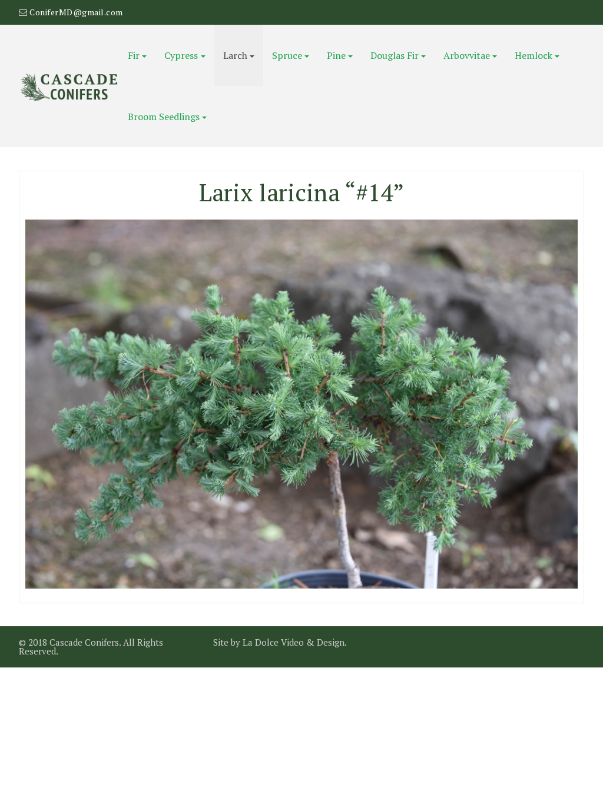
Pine (336, 55)
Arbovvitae (466, 55)
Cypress (181, 55)
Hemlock (533, 55)
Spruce (287, 55)
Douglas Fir (394, 55)
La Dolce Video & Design (293, 642)
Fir (134, 55)
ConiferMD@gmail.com (76, 12)
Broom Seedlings (164, 116)
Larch (235, 55)
